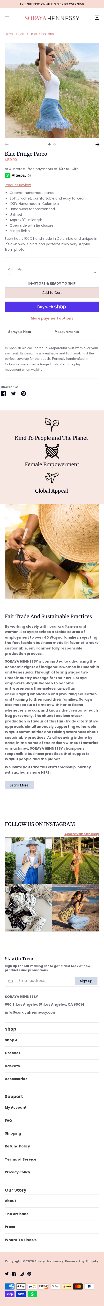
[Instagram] (20, 1273)
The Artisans (16, 1213)
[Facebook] (12, 1273)
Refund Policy (17, 1146)
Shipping (13, 1133)
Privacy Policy (17, 1172)
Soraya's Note (19, 332)
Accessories (16, 1078)
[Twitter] (5, 1273)
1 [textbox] (8, 274)
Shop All (12, 1040)
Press (10, 1226)
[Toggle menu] (7, 17)
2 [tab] (54, 144)
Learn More (19, 785)
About (10, 1200)
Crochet (12, 1052)
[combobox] (52, 271)
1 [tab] (49, 144)
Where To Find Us (21, 1239)
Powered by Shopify (81, 1261)
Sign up (86, 980)
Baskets (12, 1066)
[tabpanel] (52, 90)
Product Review (18, 185)
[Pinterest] (27, 1273)
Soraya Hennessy (49, 1261)
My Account (16, 1107)
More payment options (52, 318)
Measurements (67, 332)
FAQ (8, 1120)
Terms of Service (21, 1159)
